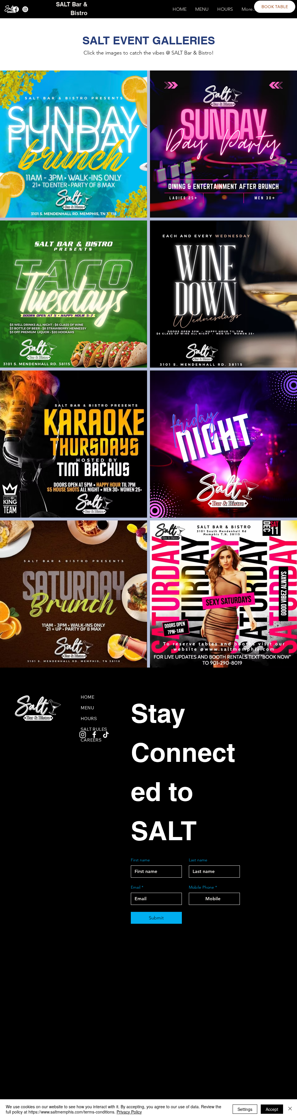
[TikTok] (106, 734)
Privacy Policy (129, 1112)
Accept (272, 1109)
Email (137, 887)
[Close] (290, 1109)
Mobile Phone (203, 887)
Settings (245, 1109)
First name (140, 860)
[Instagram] (25, 9)
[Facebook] (16, 9)
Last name (198, 860)
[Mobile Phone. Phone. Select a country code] (198, 898)
